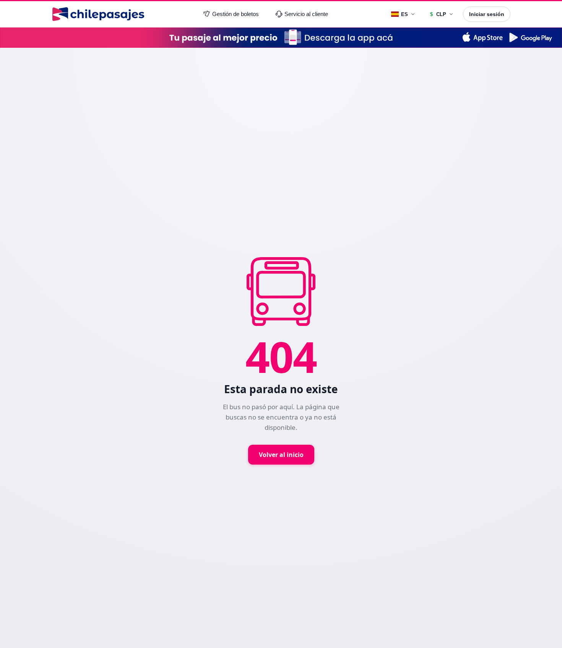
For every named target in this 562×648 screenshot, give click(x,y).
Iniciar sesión (486, 14)
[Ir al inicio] (98, 14)
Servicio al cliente (306, 14)
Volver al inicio (281, 454)
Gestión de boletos (235, 14)
